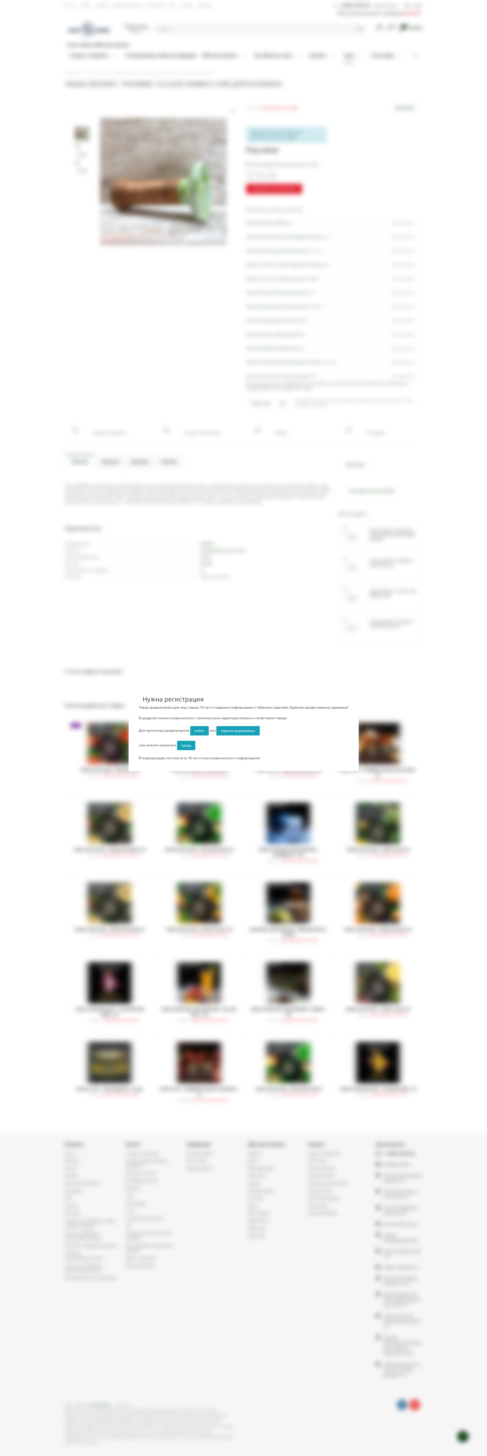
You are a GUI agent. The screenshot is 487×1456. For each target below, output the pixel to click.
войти (199, 731)
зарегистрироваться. (238, 731)
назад (186, 745)
